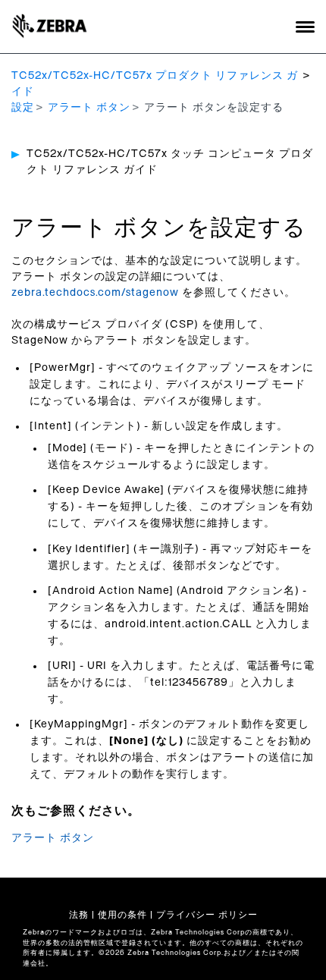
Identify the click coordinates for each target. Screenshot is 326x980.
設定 (22, 107)
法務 (79, 914)
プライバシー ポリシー (207, 914)
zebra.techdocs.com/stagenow (95, 292)
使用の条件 (122, 914)
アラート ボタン (89, 107)
